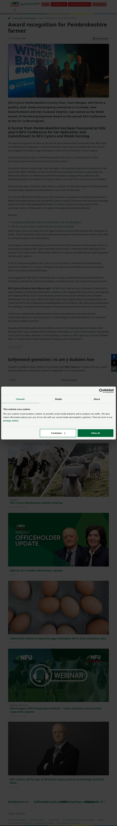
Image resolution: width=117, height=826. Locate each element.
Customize (56, 433)
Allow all (95, 433)
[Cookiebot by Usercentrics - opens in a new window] (101, 391)
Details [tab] (58, 399)
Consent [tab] (20, 399)
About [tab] (97, 399)
